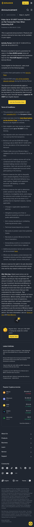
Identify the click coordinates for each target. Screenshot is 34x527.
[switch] (29, 481)
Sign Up (25, 3)
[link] (11, 15)
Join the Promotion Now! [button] (17, 102)
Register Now (14, 336)
